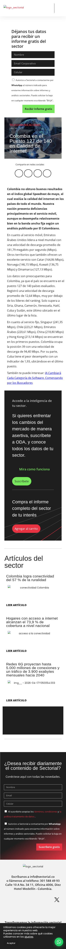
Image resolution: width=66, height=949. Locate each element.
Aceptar (11, 943)
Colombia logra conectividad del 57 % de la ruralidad (30, 578)
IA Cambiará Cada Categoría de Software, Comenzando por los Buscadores (35, 378)
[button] (48, 8)
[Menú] (59, 8)
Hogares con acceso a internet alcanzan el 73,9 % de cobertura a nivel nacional (32, 622)
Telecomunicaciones (25, 125)
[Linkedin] (21, 900)
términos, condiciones (45, 811)
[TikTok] (39, 911)
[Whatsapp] (9, 900)
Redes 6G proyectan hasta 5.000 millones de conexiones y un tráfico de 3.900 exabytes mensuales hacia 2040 (32, 669)
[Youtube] (27, 911)
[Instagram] (33, 900)
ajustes (28, 936)
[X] (57, 900)
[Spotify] (45, 900)
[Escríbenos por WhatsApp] (59, 942)
